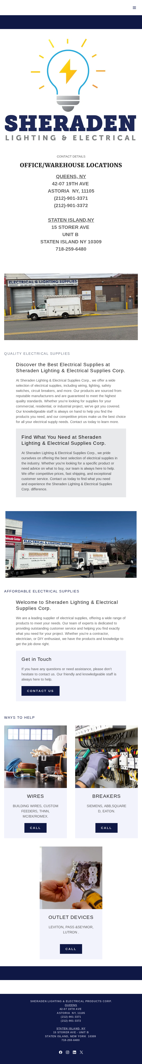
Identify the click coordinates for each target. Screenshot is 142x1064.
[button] (134, 7)
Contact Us (40, 691)
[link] (60, 1052)
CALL (35, 828)
